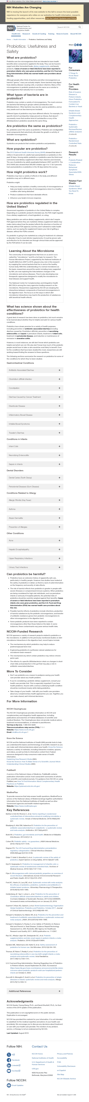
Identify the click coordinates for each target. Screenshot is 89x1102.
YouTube (15, 1071)
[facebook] (78, 45)
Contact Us (39, 1046)
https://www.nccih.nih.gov (24, 730)
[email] (75, 45)
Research (26, 34)
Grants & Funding (39, 34)
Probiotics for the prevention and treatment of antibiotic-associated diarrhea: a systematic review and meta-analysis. (36, 917)
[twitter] (80, 45)
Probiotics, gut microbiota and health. (28, 835)
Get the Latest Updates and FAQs (61, 18)
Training (51, 34)
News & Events (62, 34)
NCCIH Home (37, 1054)
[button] (35, 370)
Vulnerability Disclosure (66, 1066)
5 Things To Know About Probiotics (73, 75)
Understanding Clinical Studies (19, 764)
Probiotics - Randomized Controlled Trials (75, 140)
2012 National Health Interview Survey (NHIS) (27, 152)
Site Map (60, 1074)
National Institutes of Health (43, 1058)
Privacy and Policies (65, 1054)
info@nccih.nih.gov (19, 732)
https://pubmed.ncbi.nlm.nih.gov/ (27, 786)
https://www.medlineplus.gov (25, 806)
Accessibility (62, 1058)
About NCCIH (75, 34)
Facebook (16, 1060)
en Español (61, 1070)
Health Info (16, 34)
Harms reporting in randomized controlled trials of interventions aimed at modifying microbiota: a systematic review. (35, 816)
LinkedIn (15, 1065)
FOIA (59, 1062)
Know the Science (55, 747)
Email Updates (17, 1085)
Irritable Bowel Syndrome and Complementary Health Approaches (75, 115)
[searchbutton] (80, 27)
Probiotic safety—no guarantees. (27, 841)
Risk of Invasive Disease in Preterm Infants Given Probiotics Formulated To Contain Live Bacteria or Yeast (75, 99)
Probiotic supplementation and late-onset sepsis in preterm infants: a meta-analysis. (36, 937)
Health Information (19, 39)
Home (9, 39)
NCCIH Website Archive (66, 1079)
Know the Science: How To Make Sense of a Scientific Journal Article (33, 761)
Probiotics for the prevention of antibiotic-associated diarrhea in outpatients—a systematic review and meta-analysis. (36, 827)
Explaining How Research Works (19, 759)
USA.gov (35, 1069)
